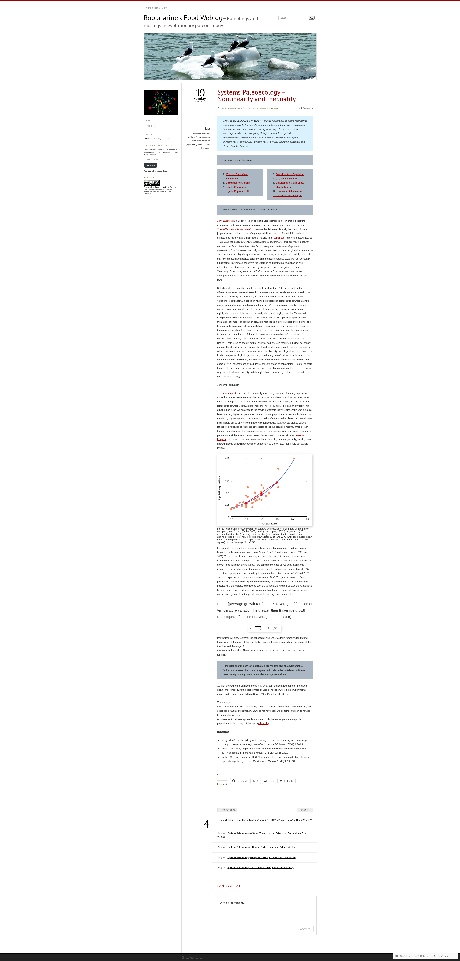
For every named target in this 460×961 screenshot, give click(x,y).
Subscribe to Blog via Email (161, 146)
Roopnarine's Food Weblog (183, 17)
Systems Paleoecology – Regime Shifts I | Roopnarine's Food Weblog (261, 847)
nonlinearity (192, 137)
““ (234, 229)
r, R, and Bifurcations (287, 178)
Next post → (305, 810)
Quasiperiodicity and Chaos (290, 182)
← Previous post (227, 810)
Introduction (232, 178)
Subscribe (150, 165)
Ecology (247, 108)
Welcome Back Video (237, 174)
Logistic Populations (236, 187)
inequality (197, 133)
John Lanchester (225, 220)
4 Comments (307, 108)
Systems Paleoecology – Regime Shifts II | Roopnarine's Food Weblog (262, 857)
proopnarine (234, 108)
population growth (194, 144)
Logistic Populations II (237, 191)
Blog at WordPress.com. (193, 957)
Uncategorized (274, 108)
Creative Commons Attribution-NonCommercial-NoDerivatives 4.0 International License (160, 190)
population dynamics (201, 141)
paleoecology (259, 108)
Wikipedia (263, 723)
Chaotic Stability (284, 187)
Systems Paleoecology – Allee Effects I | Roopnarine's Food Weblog (261, 867)
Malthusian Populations (238, 182)
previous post (229, 393)
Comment (304, 928)
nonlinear (206, 133)
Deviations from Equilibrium (290, 174)
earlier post (279, 237)
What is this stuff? (156, 8)
